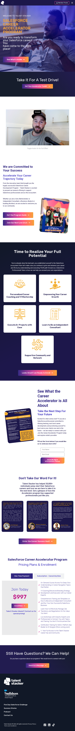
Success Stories (10, 708)
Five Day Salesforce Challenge (15, 705)
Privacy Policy (31, 724)
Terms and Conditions (10, 726)
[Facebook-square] (45, 725)
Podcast (7, 712)
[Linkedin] (49, 725)
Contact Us (8, 715)
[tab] (22, 576)
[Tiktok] (53, 725)
